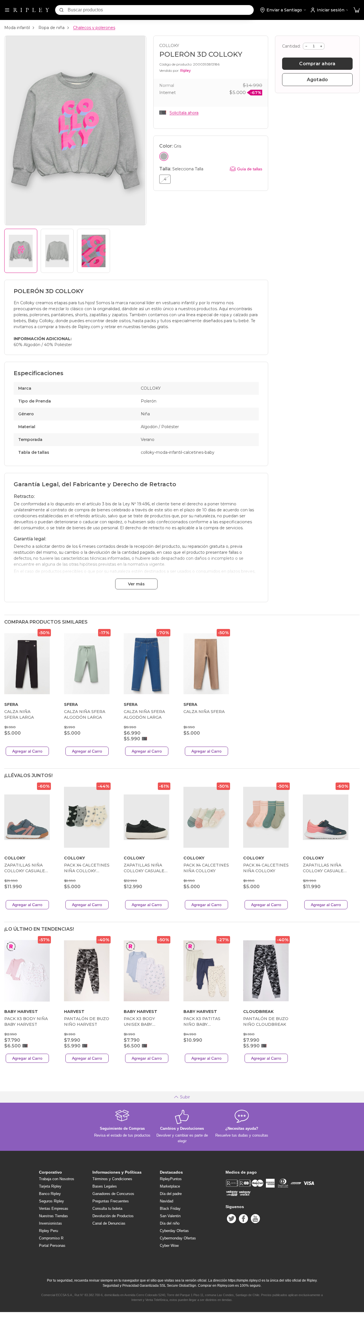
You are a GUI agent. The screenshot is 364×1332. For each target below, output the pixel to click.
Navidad (166, 1201)
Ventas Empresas (53, 1208)
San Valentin (170, 1216)
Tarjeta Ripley (50, 1186)
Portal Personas (52, 1245)
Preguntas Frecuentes (110, 1201)
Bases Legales (104, 1186)
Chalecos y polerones (94, 27)
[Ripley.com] (31, 10)
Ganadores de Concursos (113, 1194)
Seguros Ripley (51, 1201)
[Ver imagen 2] (57, 251)
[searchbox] (161, 10)
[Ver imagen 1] (20, 251)
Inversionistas (50, 1223)
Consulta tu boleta (107, 1208)
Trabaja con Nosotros (56, 1179)
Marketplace (170, 1186)
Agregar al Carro (27, 751)
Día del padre (171, 1194)
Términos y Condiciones (112, 1179)
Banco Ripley (50, 1194)
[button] (356, 10)
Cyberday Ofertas (174, 1231)
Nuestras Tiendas (53, 1216)
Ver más (136, 584)
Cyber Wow (169, 1245)
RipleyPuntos (171, 1179)
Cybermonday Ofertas (178, 1238)
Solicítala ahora (183, 112)
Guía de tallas (249, 169)
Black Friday (170, 1208)
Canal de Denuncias (108, 1223)
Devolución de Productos (113, 1216)
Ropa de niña (51, 27)
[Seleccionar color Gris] (163, 156)
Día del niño (169, 1223)
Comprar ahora (317, 63)
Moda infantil (17, 27)
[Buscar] (61, 10)
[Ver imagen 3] (93, 251)
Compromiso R (51, 1238)
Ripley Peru (48, 1231)
